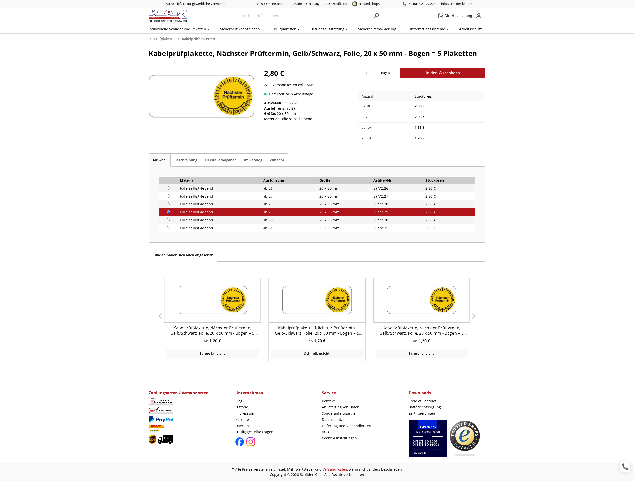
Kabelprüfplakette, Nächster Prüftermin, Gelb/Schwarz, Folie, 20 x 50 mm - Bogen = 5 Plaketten (212, 330)
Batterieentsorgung (425, 407)
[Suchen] (376, 16)
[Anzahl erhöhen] (395, 73)
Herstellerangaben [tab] (221, 160)
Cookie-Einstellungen (339, 438)
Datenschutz (332, 419)
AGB (325, 432)
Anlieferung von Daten (340, 407)
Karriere (242, 419)
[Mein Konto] (478, 15)
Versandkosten (335, 469)
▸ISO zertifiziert (336, 3)
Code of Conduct (422, 401)
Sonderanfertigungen (340, 413)
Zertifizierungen (422, 413)
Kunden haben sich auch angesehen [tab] (183, 255)
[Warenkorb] (483, 13)
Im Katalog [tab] (253, 160)
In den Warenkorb (443, 73)
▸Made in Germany (306, 3)
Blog (238, 401)
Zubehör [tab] (277, 160)
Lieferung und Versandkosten (346, 425)
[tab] (160, 160)
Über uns (243, 425)
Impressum (244, 413)
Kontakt (328, 401)
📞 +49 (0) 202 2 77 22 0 (419, 3)
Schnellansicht (212, 353)
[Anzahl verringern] (359, 73)
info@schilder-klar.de (456, 3)
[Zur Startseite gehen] (168, 16)
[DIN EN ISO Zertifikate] (428, 441)
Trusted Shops (369, 3)
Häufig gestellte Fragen (254, 432)
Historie (241, 407)
